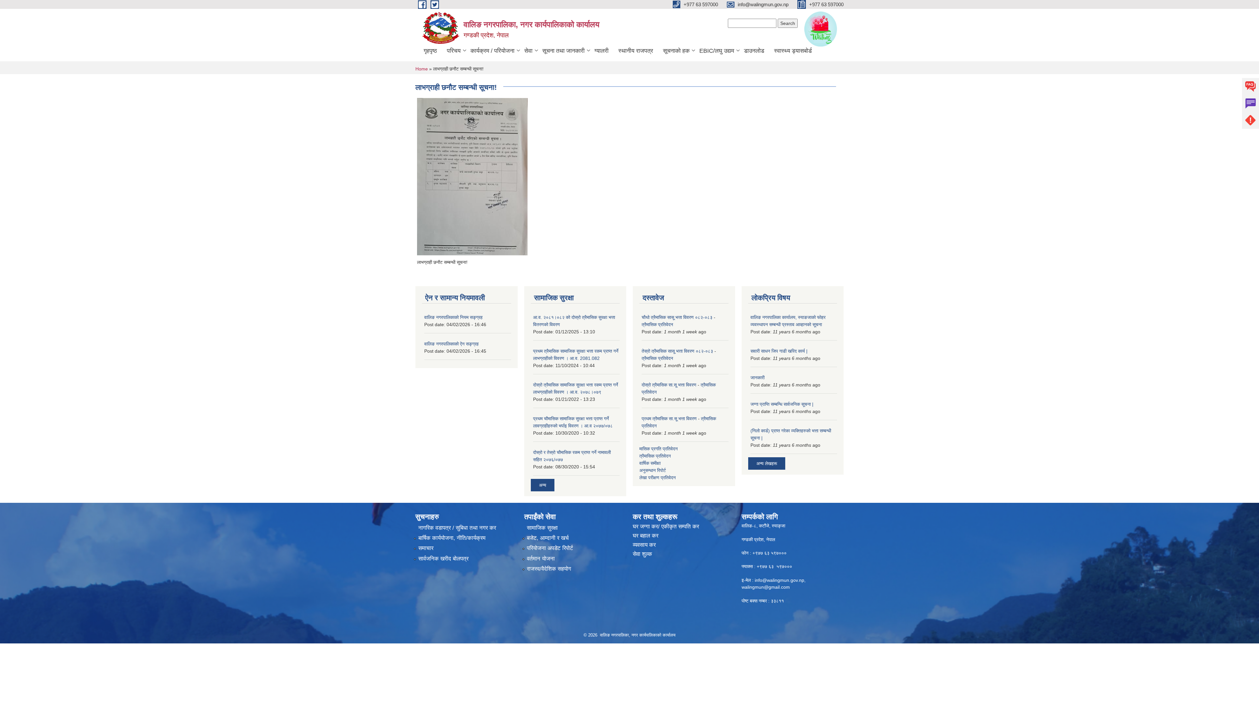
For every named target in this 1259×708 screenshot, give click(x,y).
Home (421, 68)
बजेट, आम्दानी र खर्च (548, 538)
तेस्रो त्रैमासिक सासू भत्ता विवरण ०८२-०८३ (677, 351)
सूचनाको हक (676, 51)
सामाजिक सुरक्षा (542, 528)
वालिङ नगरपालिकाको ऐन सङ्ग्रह (451, 343)
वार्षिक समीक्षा (650, 463)
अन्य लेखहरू (766, 463)
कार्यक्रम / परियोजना (492, 51)
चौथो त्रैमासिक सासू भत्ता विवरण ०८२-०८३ (677, 317)
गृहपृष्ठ (430, 51)
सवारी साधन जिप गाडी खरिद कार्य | (779, 351)
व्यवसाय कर (644, 545)
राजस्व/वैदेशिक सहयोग (549, 569)
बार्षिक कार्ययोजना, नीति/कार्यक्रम (452, 538)
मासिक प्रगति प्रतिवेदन (658, 448)
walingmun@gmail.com (766, 587)
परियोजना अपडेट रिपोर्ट (550, 548)
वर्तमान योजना (541, 559)
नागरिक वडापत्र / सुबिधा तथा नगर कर (457, 528)
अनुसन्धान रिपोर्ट (652, 470)
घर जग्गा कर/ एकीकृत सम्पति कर (666, 526)
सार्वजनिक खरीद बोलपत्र (443, 559)
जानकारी (757, 377)
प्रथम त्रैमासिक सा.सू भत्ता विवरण (669, 418)
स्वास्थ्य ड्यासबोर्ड (793, 51)
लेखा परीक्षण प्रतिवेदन (657, 477)
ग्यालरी (601, 51)
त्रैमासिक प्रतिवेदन (657, 324)
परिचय (454, 51)
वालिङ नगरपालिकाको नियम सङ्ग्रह (453, 317)
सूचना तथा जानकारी (563, 51)
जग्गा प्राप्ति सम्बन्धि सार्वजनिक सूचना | (781, 404)
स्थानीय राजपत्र (635, 51)
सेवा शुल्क (642, 554)
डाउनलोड (754, 51)
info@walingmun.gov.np (779, 580)
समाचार (425, 548)
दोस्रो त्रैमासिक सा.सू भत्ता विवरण (669, 384)
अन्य (542, 485)
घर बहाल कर (645, 536)
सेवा (528, 51)
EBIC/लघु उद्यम (716, 51)
